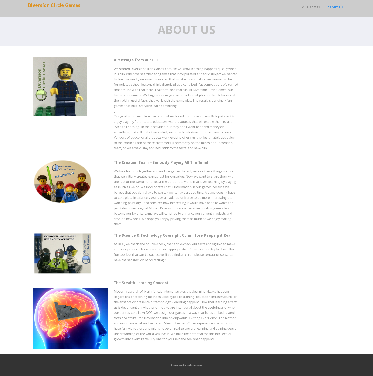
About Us (335, 7)
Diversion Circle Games (54, 5)
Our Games (311, 7)
